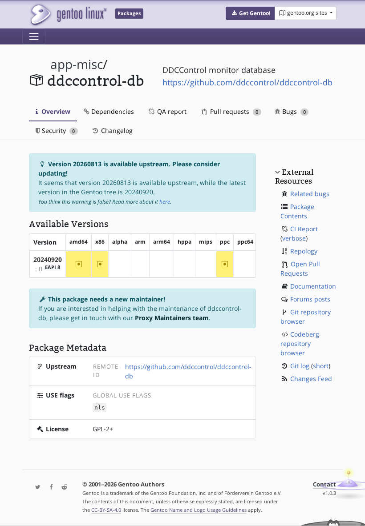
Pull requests (233, 111)
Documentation (313, 286)
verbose (294, 238)
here (164, 201)
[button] (250, 13)
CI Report (304, 229)
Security (57, 130)
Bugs (293, 111)
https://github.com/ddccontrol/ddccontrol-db (247, 82)
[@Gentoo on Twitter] (35, 487)
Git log (299, 365)
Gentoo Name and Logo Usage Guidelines (198, 509)
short (320, 365)
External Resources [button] (294, 176)
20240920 (47, 259)
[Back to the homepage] (68, 14)
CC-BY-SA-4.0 (106, 509)
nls (99, 407)
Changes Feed (311, 378)
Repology (303, 251)
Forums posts (310, 299)
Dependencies (111, 111)
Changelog (116, 130)
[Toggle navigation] (33, 36)
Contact (324, 484)
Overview (55, 111)
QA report (171, 111)
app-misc (76, 64)
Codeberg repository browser (299, 343)
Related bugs (309, 193)
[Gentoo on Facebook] (49, 487)
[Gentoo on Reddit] (62, 487)
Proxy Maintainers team (172, 317)
